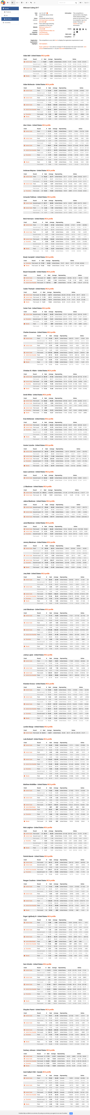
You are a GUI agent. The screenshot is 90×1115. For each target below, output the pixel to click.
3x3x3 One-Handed (30, 109)
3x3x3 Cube (28, 62)
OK (71, 1113)
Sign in (86, 2)
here (56, 40)
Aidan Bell (61, 48)
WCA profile (45, 56)
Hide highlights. (43, 43)
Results (6, 8)
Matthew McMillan (44, 34)
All (6, 15)
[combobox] (68, 2)
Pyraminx (28, 114)
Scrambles (7, 22)
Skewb (27, 76)
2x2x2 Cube (28, 69)
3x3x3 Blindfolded (30, 807)
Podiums (8, 12)
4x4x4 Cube (28, 104)
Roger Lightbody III (44, 46)
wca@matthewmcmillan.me (46, 30)
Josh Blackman (43, 32)
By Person (9, 19)
